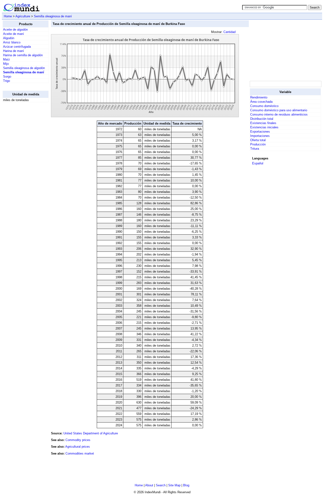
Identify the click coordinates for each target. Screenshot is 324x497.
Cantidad (229, 32)
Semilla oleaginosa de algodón (24, 68)
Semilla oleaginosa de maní (53, 16)
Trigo (6, 81)
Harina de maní (13, 51)
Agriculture (22, 16)
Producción (258, 144)
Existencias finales (263, 123)
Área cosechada (261, 101)
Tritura (254, 148)
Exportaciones (260, 131)
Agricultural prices (77, 446)
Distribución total (261, 119)
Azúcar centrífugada (17, 46)
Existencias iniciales (264, 127)
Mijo (6, 63)
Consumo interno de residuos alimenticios (279, 114)
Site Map (174, 485)
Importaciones (260, 136)
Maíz (6, 59)
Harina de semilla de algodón (23, 55)
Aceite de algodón (15, 29)
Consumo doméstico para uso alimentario (278, 110)
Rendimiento (258, 97)
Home (8, 16)
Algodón (8, 38)
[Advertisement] (22, 177)
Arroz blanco (11, 42)
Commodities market (79, 453)
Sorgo (7, 76)
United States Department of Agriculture (90, 433)
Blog (186, 485)
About (149, 485)
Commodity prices (77, 440)
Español (257, 163)
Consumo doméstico (264, 106)
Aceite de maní (13, 34)
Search (161, 485)
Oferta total (258, 140)
